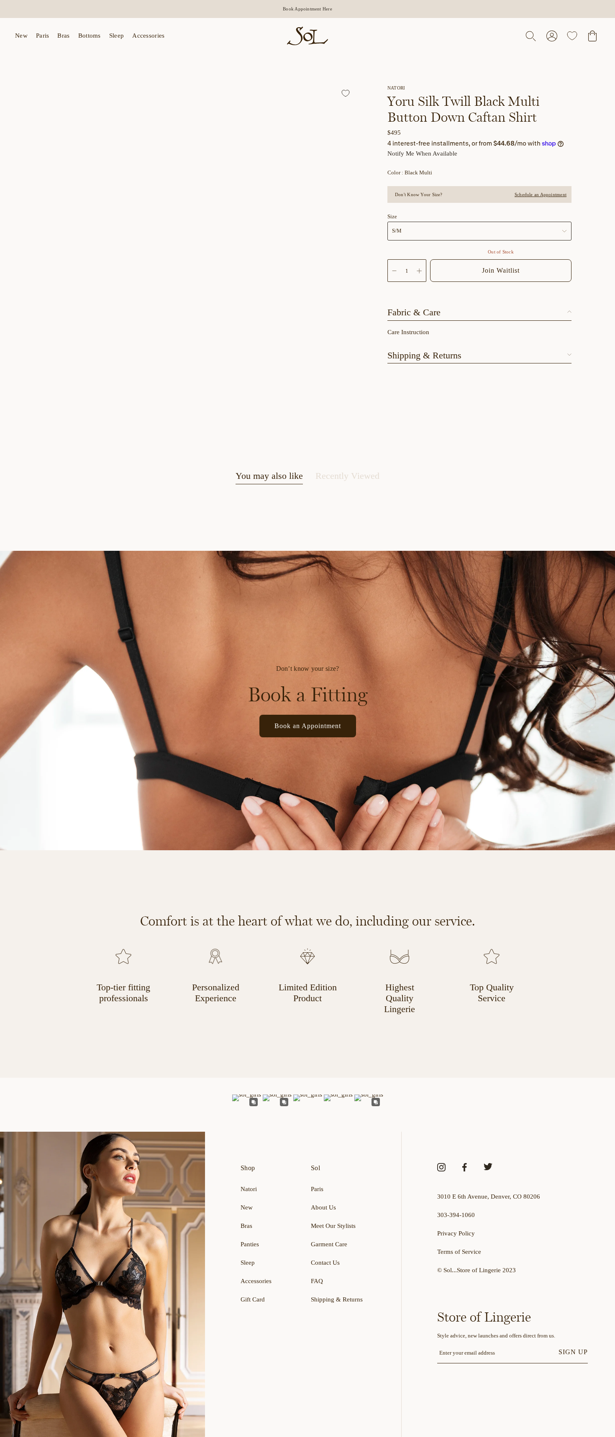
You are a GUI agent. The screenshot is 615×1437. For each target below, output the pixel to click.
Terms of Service (459, 1251)
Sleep (116, 35)
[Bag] (592, 36)
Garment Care (329, 1244)
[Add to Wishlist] (346, 94)
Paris (42, 35)
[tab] (269, 477)
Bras (63, 35)
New (21, 35)
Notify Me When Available (422, 153)
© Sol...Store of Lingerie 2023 (476, 1270)
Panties (250, 1244)
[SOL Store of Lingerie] (307, 36)
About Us (323, 1207)
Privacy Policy (456, 1233)
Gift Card (253, 1299)
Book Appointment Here (307, 8)
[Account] (551, 36)
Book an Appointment (307, 725)
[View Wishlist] (572, 36)
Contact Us (325, 1262)
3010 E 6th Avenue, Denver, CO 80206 (488, 1196)
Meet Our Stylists (333, 1225)
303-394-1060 (456, 1215)
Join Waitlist (501, 270)
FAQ (317, 1281)
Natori (249, 1189)
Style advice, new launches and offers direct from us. (496, 1335)
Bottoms (89, 35)
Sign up (573, 1351)
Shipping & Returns (337, 1299)
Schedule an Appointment (540, 194)
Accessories (148, 35)
